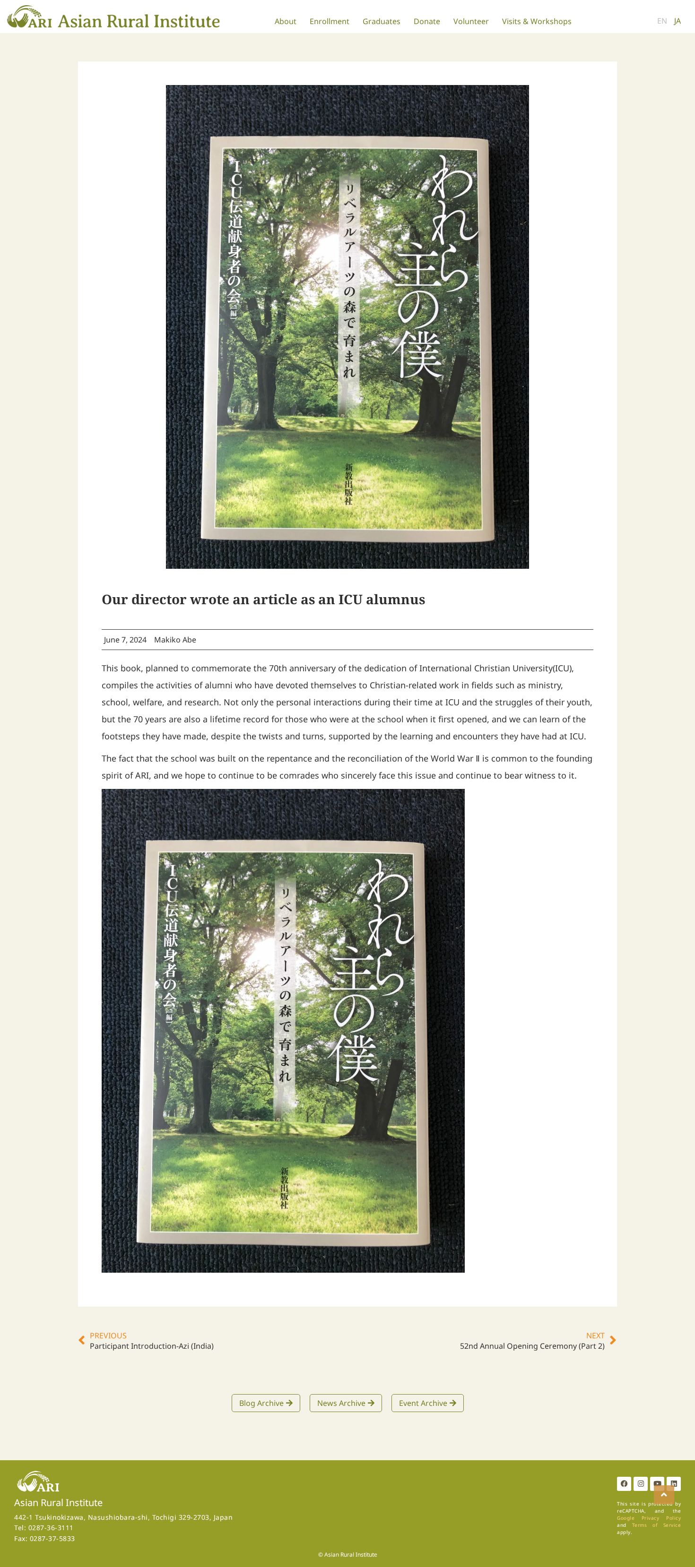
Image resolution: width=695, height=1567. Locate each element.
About (285, 21)
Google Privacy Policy (649, 1518)
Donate (427, 21)
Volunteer (471, 21)
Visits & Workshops (537, 21)
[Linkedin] (674, 1484)
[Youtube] (657, 1484)
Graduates (381, 21)
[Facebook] (624, 1484)
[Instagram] (641, 1484)
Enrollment (329, 21)
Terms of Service (656, 1525)
